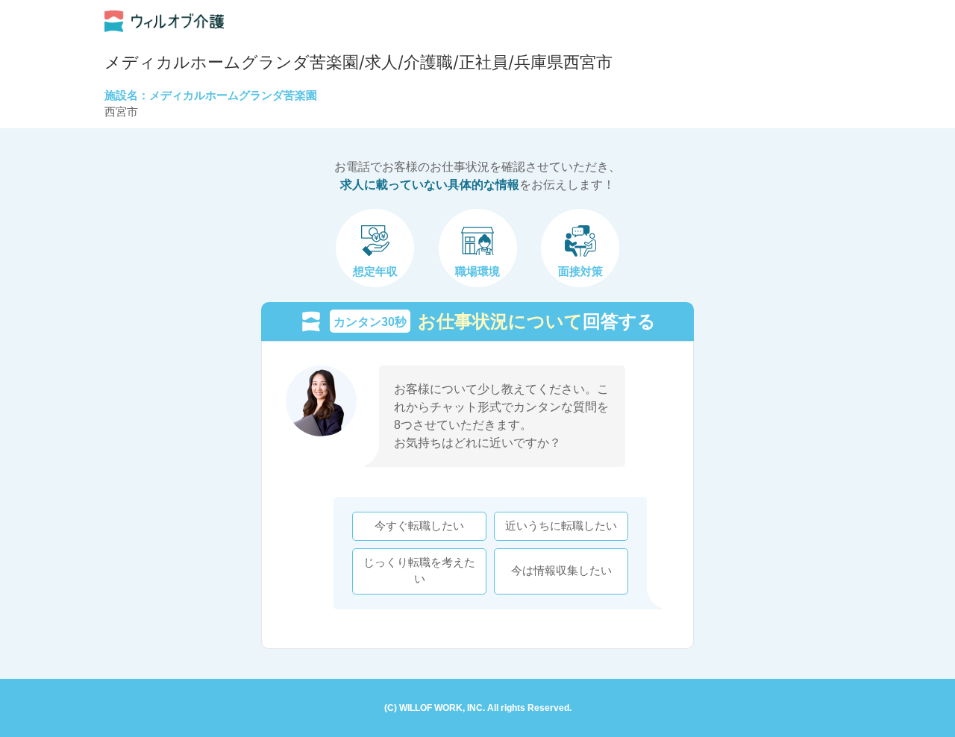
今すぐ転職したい (419, 526)
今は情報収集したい (561, 571)
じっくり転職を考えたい (419, 570)
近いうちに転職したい (561, 526)
